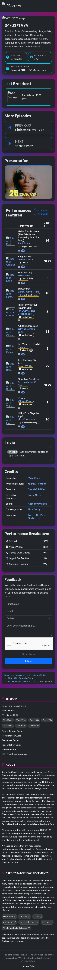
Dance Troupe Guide (12, 731)
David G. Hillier (36, 489)
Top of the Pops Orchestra (37, 516)
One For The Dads (27, 922)
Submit (28, 661)
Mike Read (34, 477)
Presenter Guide (10, 740)
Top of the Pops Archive (16, 675)
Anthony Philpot (37, 503)
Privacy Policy (28, 965)
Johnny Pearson (37, 483)
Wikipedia (37, 897)
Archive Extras (9, 749)
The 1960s (7, 720)
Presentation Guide (12, 744)
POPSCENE (8, 922)
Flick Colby (34, 509)
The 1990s (47, 720)
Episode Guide (39, 675)
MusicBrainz (21, 897)
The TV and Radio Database (15, 928)
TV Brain (46, 922)
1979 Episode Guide (18, 681)
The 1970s (20, 720)
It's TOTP (23, 916)
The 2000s (7, 726)
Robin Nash (34, 494)
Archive (16, 4)
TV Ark (36, 916)
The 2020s (34, 726)
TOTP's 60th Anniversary (14, 754)
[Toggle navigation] (50, 6)
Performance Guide (11, 735)
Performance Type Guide (42, 212)
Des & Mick (8, 916)
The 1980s (34, 720)
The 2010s (20, 726)
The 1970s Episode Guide (20, 678)
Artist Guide (8, 710)
